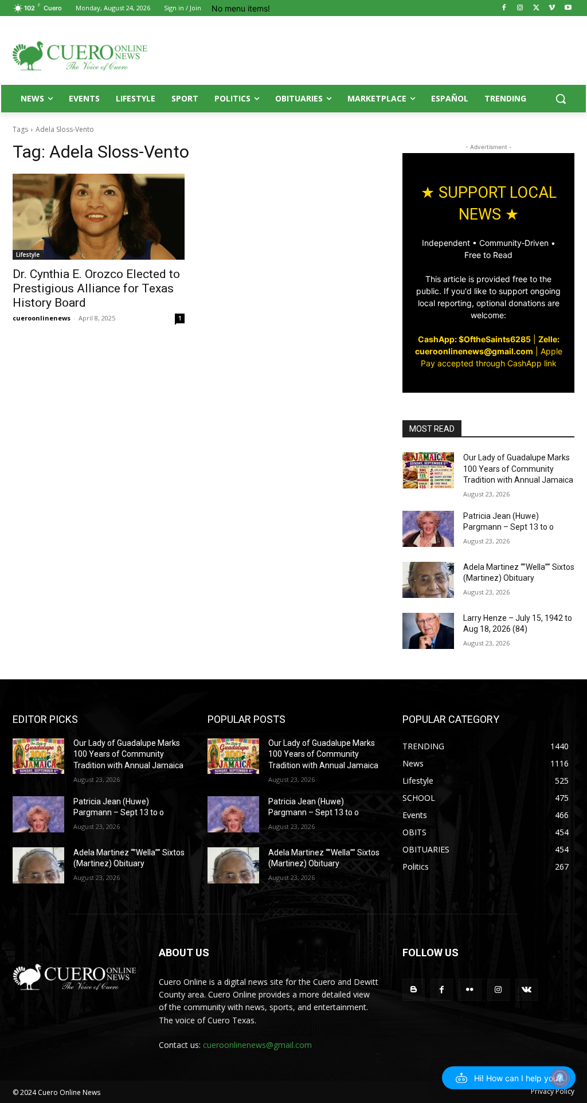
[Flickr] (470, 990)
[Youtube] (567, 8)
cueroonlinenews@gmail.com (257, 1044)
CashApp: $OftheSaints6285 (474, 339)
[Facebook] (504, 8)
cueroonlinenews (42, 318)
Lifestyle (28, 255)
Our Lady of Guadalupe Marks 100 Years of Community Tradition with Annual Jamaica (518, 468)
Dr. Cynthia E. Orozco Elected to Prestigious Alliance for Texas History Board (96, 288)
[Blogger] (413, 990)
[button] (560, 98)
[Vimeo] (551, 8)
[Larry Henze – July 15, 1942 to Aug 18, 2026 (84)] (428, 631)
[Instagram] (520, 8)
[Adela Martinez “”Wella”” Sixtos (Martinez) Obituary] (428, 580)
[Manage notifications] (560, 1078)
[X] (536, 8)
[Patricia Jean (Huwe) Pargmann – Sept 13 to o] (428, 529)
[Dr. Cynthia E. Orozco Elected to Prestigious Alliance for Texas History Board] (99, 217)
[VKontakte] (526, 990)
